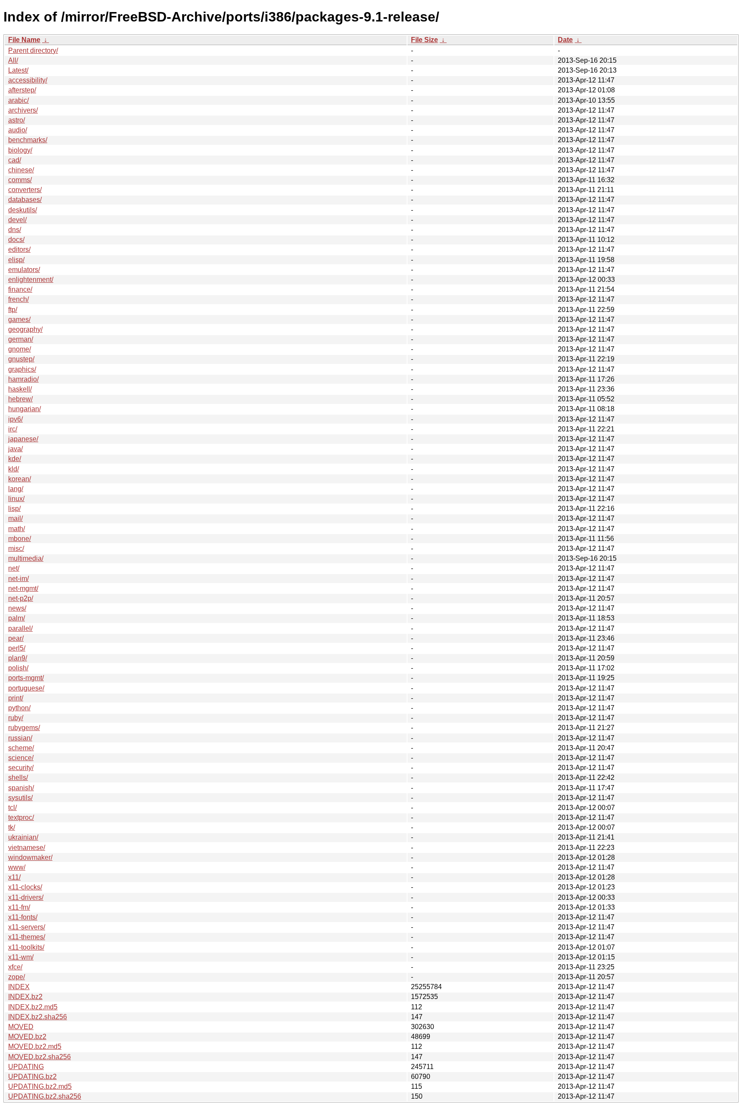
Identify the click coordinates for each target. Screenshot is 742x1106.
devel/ (17, 219)
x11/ (14, 877)
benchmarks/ (27, 140)
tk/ (11, 827)
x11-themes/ (26, 937)
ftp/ (12, 309)
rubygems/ (24, 727)
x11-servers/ (26, 927)
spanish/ (21, 787)
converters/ (25, 189)
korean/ (19, 479)
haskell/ (20, 389)
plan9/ (17, 658)
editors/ (19, 249)
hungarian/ (24, 408)
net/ (13, 568)
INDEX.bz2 (25, 996)
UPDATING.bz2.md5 (40, 1086)
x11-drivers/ (25, 897)
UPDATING (26, 1066)
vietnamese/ (26, 847)
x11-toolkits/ (26, 947)
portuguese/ (26, 688)
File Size (424, 39)
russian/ (20, 738)
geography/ (25, 329)
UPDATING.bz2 (32, 1076)
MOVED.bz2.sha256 (39, 1056)
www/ (16, 867)
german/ (20, 339)
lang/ (15, 488)
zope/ (16, 977)
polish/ (18, 668)
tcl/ (12, 807)
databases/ (25, 199)
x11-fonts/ (22, 917)
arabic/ (18, 100)
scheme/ (21, 748)
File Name (24, 39)
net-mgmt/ (23, 588)
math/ (16, 528)
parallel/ (20, 628)
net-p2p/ (20, 598)
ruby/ (15, 717)
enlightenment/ (30, 279)
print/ (15, 698)
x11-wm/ (20, 957)
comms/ (20, 179)
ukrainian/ (23, 837)
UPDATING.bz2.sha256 (44, 1096)
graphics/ (22, 369)
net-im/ (18, 578)
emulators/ (24, 269)
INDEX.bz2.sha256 (37, 1016)
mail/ (15, 518)
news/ (17, 608)
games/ (19, 319)
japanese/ (23, 439)
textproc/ (21, 817)
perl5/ (16, 648)
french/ (18, 299)
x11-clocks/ (25, 887)
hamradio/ (23, 379)
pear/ (16, 638)
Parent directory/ (33, 50)
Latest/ (18, 70)
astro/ (16, 120)
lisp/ (14, 508)
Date (565, 39)
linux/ (16, 498)
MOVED (20, 1026)
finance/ (20, 289)
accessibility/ (27, 80)
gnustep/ (21, 359)
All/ (13, 60)
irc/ (12, 429)
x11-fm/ (19, 907)
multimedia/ (25, 558)
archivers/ (23, 110)
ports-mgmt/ (26, 677)
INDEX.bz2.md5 (33, 1007)
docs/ (16, 239)
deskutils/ (22, 210)
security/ (20, 767)
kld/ (13, 469)
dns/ (14, 229)
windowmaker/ (30, 857)
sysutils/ (20, 797)
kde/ (14, 458)
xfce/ (15, 967)
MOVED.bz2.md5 (34, 1046)
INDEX (19, 986)
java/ (15, 448)
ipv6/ (15, 419)
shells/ (18, 777)
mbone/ (19, 538)
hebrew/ (20, 399)
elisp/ (16, 259)
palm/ (16, 618)
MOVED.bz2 (27, 1036)
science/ (20, 757)
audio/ (17, 130)
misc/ (16, 548)
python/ (19, 708)
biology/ (20, 150)
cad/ (14, 160)
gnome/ (19, 349)
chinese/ (21, 170)
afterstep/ (22, 90)
